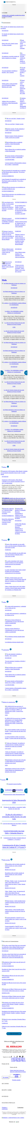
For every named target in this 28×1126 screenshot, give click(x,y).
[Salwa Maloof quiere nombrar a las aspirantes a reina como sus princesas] (8, 253)
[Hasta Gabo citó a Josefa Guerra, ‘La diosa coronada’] (23, 48)
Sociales (3, 779)
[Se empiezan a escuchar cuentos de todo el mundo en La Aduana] (23, 62)
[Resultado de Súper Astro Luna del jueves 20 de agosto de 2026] (14, 963)
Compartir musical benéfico (14, 790)
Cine (14, 327)
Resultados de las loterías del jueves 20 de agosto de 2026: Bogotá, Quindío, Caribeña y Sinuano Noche (14, 1013)
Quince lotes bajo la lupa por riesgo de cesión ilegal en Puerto (18, 1071)
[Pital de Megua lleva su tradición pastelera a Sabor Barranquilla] (15, 144)
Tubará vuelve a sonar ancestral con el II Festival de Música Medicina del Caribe (9, 85)
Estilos (4, 602)
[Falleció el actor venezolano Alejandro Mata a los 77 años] (14, 1021)
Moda (4, 280)
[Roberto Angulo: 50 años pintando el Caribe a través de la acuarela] (15, 130)
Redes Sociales (10, 869)
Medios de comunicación (9, 702)
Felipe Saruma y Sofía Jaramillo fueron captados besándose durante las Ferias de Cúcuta (15, 911)
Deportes (8, 733)
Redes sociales (6, 860)
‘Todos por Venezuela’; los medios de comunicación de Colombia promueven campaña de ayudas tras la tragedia (14, 753)
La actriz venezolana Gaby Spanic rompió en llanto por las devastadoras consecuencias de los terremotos (15, 571)
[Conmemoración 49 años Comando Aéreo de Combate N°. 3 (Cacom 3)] (14, 839)
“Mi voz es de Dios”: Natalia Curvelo (14, 124)
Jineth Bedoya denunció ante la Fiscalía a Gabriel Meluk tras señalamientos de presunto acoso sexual (15, 770)
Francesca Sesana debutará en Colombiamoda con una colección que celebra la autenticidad (14, 630)
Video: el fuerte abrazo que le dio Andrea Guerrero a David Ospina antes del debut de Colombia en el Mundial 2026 (15, 588)
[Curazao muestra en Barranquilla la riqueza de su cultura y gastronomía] (15, 157)
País (6, 715)
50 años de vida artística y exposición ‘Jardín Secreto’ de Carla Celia (14, 817)
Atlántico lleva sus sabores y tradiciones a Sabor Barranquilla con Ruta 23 (10, 103)
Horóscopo (6, 993)
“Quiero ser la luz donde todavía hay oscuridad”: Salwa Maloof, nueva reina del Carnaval (20, 268)
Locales (8, 748)
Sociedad (5, 30)
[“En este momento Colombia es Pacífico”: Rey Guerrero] (23, 75)
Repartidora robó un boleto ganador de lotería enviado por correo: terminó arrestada (14, 874)
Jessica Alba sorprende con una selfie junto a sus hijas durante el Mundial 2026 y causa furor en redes (15, 554)
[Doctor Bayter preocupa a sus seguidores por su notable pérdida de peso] (14, 189)
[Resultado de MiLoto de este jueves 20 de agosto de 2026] (14, 977)
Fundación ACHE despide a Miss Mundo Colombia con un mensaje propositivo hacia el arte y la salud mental (13, 481)
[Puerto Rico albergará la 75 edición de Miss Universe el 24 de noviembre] (8, 513)
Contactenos (20, 1107)
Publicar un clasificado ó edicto (14, 1042)
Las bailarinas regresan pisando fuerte (14, 642)
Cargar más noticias (14, 1033)
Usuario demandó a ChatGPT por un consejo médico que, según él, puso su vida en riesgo (15, 928)
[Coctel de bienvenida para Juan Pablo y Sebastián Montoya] (14, 825)
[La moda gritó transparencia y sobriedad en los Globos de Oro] (15, 608)
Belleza (4, 467)
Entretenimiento (8, 176)
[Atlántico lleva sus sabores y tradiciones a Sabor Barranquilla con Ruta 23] (23, 107)
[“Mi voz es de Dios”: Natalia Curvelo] (15, 118)
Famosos (18, 231)
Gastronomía (9, 159)
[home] (17, 1)
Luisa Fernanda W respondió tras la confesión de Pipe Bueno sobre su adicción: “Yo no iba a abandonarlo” (14, 181)
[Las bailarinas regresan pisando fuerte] (15, 636)
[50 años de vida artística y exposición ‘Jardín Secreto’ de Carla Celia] (14, 808)
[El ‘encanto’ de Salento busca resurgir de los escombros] (14, 28)
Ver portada (5, 1077)
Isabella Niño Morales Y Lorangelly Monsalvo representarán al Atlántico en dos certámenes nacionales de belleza (20, 528)
